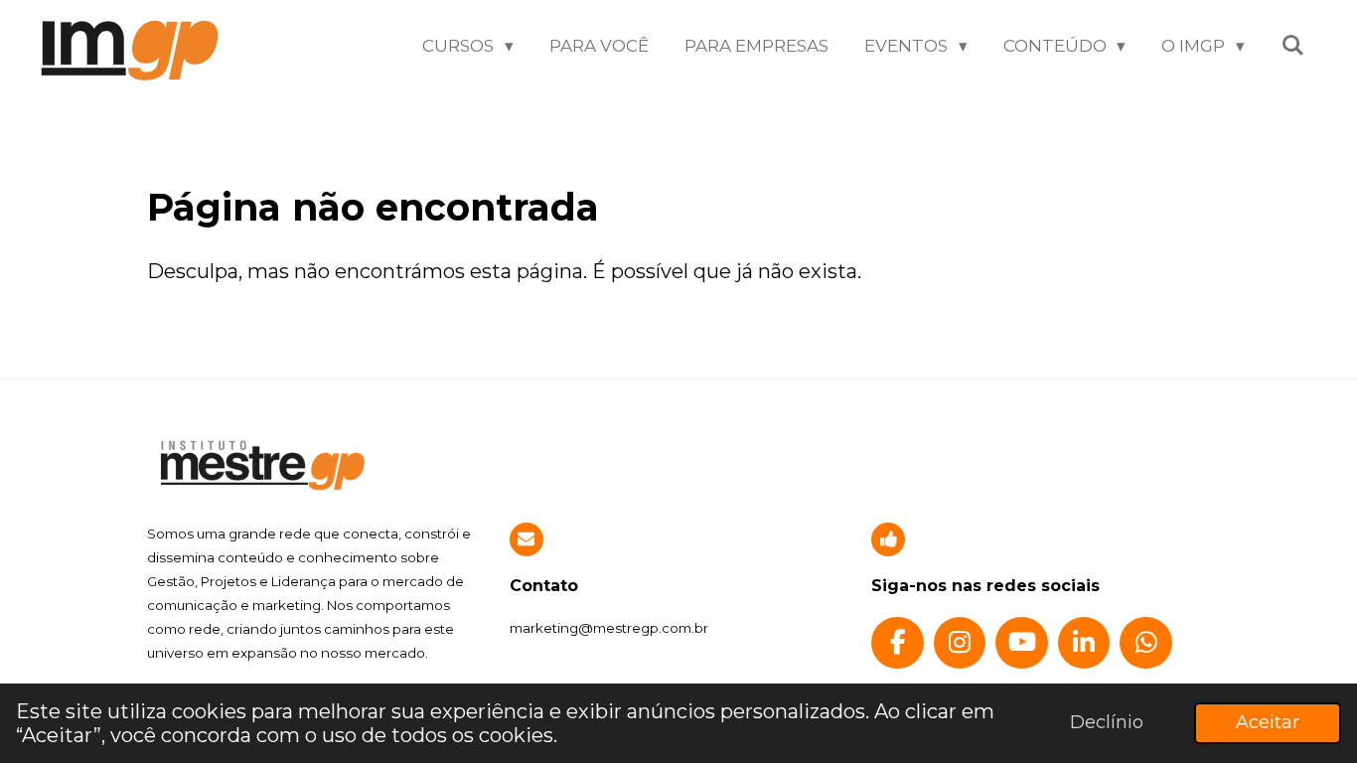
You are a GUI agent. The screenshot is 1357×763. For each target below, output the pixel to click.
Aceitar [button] (1267, 722)
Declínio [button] (1106, 722)
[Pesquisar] (1292, 46)
